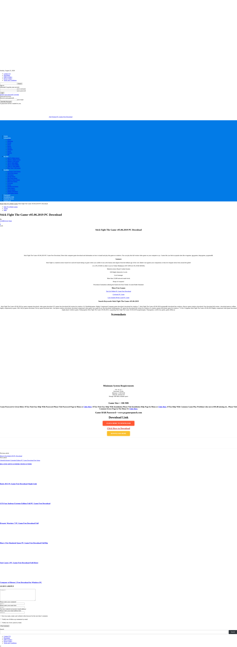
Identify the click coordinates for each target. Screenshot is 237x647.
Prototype (10, 183)
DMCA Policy (8, 77)
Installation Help (9, 197)
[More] (30, 444)
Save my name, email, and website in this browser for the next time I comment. (25, 616)
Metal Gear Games (12, 181)
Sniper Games (11, 188)
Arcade (9, 143)
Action (9, 139)
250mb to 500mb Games (13, 160)
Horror (9, 144)
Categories (7, 138)
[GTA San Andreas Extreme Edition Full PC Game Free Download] (10, 500)
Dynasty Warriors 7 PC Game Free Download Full (19, 523)
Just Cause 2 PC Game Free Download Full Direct (19, 563)
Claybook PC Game (118, 294)
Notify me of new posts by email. (12, 622)
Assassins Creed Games (14, 171)
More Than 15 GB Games (14, 168)
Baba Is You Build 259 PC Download (11, 456)
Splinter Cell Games (12, 191)
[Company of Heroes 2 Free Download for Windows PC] (10, 579)
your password (21, 91)
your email (20, 99)
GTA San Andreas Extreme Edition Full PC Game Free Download (25, 503)
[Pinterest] (16, 444)
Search (2, 629)
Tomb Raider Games (12, 193)
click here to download (118, 423)
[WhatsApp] (23, 444)
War (8, 154)
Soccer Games (11, 190)
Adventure (10, 141)
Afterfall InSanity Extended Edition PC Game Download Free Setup (20, 460)
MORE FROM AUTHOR (23, 464)
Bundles (6, 170)
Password (7, 195)
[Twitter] (10, 444)
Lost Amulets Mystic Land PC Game (118, 297)
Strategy (9, 153)
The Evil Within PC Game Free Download (118, 291)
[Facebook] (3, 444)
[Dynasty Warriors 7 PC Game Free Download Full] (10, 519)
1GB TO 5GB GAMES (12, 163)
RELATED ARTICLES (7, 464)
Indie (5, 210)
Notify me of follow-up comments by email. (15, 619)
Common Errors (9, 199)
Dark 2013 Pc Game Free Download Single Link (18, 484)
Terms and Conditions (10, 80)
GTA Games (10, 175)
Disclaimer (7, 75)
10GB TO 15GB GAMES (13, 166)
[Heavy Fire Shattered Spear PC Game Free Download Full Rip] (10, 539)
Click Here (88, 407)
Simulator (10, 149)
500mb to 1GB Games (13, 161)
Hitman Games (11, 176)
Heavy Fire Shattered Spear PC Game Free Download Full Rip (24, 543)
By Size (6, 156)
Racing (9, 146)
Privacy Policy (8, 78)
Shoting (9, 148)
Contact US (7, 74)
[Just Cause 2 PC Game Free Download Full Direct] (10, 559)
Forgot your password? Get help (9, 94)
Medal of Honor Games (13, 180)
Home (6, 136)
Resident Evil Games (12, 186)
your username (21, 89)
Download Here (118, 433)
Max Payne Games (12, 178)
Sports (9, 151)
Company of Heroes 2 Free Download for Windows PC (21, 582)
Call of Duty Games (12, 173)
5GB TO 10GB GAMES (13, 165)
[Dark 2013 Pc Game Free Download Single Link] (10, 480)
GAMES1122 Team (6, 221)
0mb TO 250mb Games (13, 158)
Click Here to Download (118, 428)
